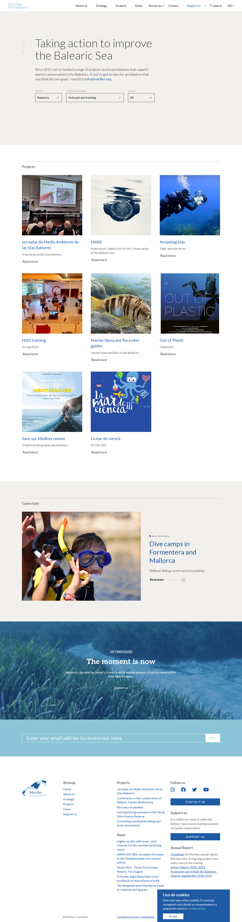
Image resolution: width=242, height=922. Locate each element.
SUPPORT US (195, 836)
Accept (173, 916)
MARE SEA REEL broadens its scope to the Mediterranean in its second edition (140, 858)
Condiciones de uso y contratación (136, 916)
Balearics (43, 97)
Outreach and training (82, 97)
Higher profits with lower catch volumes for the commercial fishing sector (139, 845)
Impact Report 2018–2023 (188, 867)
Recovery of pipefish (130, 807)
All (131, 97)
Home (67, 789)
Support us (194, 5)
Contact (173, 5)
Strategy (101, 5)
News (139, 5)
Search (217, 5)
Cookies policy (196, 908)
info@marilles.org (98, 79)
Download (177, 854)
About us (81, 5)
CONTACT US (195, 802)
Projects (121, 5)
